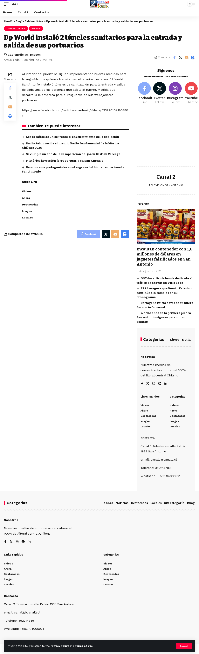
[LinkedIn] (166, 384)
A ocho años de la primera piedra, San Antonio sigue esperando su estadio (164, 317)
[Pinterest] (160, 384)
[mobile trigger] (7, 4)
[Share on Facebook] (174, 57)
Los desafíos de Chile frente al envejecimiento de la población (72, 137)
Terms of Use (84, 646)
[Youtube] (191, 93)
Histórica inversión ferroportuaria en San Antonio (64, 160)
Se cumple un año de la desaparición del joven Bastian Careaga (73, 154)
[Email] (186, 57)
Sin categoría (174, 503)
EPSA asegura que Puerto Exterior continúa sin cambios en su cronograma (164, 293)
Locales (156, 503)
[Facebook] (144, 93)
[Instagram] (175, 93)
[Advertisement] (166, 138)
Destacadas (139, 503)
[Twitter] (159, 93)
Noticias (188, 339)
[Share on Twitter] (180, 57)
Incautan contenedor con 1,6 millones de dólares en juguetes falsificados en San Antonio (164, 257)
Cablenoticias (16, 28)
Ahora (174, 339)
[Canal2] (99, 4)
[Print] (192, 57)
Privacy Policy (60, 646)
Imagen (35, 28)
